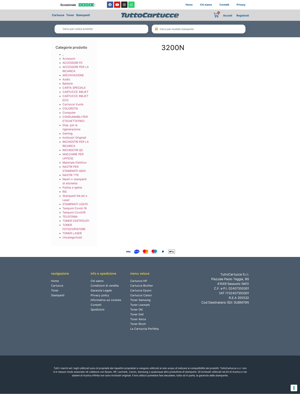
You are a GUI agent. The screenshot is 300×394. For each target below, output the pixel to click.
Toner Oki (136, 309)
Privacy (241, 4)
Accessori (68, 58)
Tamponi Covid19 (73, 212)
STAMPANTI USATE (75, 204)
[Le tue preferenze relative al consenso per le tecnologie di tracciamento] (294, 388)
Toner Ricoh (138, 324)
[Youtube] (117, 5)
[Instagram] (124, 5)
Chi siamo (206, 4)
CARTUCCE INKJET (75, 92)
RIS (64, 191)
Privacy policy (100, 295)
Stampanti (83, 15)
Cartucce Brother (141, 285)
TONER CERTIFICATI (75, 220)
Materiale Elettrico (74, 162)
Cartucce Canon (141, 295)
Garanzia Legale (101, 290)
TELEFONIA (70, 216)
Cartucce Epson (140, 290)
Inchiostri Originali (74, 137)
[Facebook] (110, 5)
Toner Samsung (140, 300)
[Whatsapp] (131, 5)
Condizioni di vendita (105, 285)
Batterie (67, 83)
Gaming (67, 133)
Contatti (224, 4)
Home (189, 4)
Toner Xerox (138, 319)
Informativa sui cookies (106, 300)
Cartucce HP (138, 281)
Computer (69, 112)
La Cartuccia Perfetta (144, 328)
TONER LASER (72, 233)
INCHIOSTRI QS (72, 150)
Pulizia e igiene (72, 187)
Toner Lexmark (140, 305)
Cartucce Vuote (72, 104)
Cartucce (58, 15)
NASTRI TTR (70, 175)
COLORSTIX (70, 108)
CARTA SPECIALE (74, 87)
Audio (66, 79)
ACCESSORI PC (72, 62)
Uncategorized (72, 237)
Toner (70, 15)
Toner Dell (137, 314)
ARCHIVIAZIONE (73, 75)
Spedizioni (97, 309)
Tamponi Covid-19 (74, 208)
